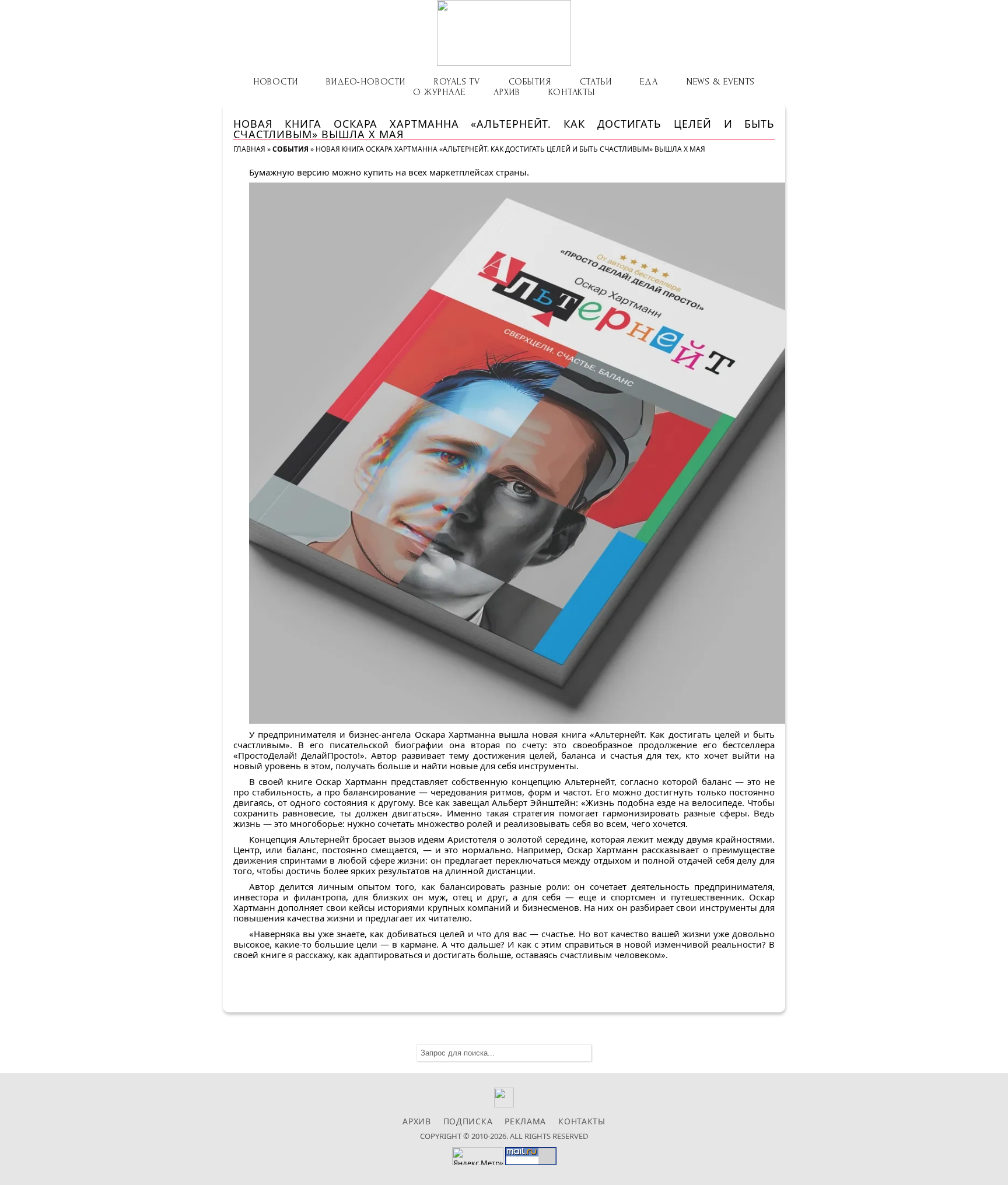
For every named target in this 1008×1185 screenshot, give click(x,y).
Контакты (571, 92)
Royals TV (457, 81)
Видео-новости (365, 81)
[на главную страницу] (504, 33)
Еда (648, 81)
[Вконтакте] (504, 1104)
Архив (507, 92)
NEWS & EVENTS (721, 81)
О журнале (439, 92)
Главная (249, 149)
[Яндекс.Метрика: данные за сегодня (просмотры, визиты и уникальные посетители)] (477, 1156)
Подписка (468, 1121)
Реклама (525, 1121)
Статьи (596, 81)
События (530, 81)
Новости (275, 81)
